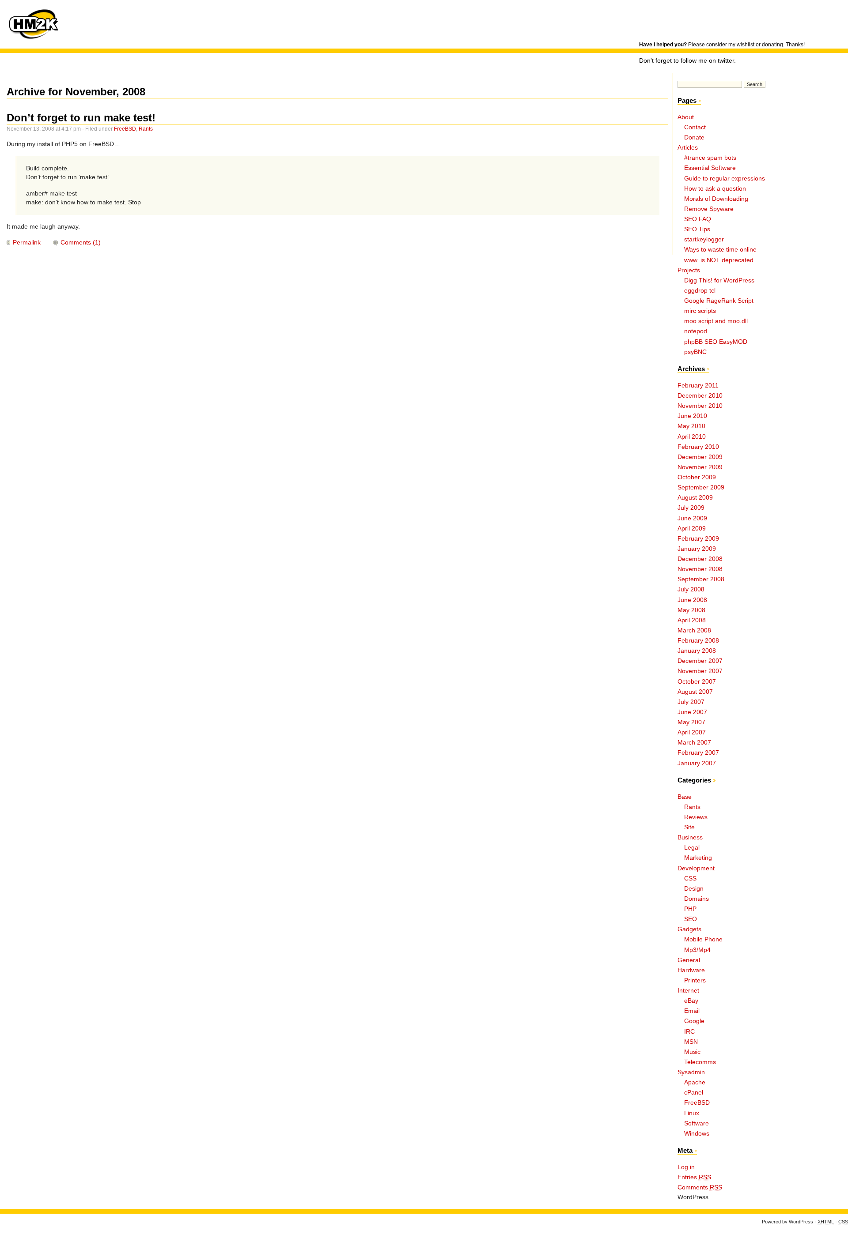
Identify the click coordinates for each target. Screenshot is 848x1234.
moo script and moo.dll (716, 321)
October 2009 (697, 477)
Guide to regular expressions (724, 178)
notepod (695, 331)
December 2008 (700, 559)
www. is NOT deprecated (718, 260)
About (686, 117)
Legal (692, 847)
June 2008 (692, 600)
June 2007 (692, 712)
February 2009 (698, 538)
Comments (700, 1187)
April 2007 (692, 732)
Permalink (27, 242)
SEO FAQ (697, 219)
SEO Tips (697, 229)
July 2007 (691, 702)
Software (696, 1123)
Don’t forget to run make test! (81, 118)
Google (694, 1021)
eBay (691, 1000)
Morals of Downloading (716, 199)
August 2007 (695, 691)
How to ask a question (715, 188)
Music (692, 1052)
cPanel (693, 1092)
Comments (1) (81, 242)
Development (696, 868)
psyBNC (695, 352)
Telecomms (700, 1062)
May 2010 (691, 426)
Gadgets (689, 929)
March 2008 (694, 630)
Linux (691, 1113)
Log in (686, 1167)
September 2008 (701, 579)
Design (694, 888)
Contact (695, 127)
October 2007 (697, 681)
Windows (696, 1133)
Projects (689, 270)
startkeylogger (704, 239)
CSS (690, 878)
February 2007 (698, 752)
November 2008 (700, 569)
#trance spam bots (710, 157)
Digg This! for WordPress (719, 280)
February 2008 (698, 640)
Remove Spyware (709, 209)
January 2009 (697, 549)
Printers (695, 980)
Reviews (696, 817)
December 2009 (700, 457)
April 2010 (692, 436)
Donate (694, 137)
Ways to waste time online (720, 249)
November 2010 (700, 406)
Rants (146, 129)
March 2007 (694, 742)
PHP (690, 909)
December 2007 (700, 661)
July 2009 (691, 507)
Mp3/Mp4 (697, 950)
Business (690, 837)
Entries (694, 1177)
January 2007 (697, 763)
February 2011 (698, 385)
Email (692, 1011)
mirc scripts (700, 311)
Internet (688, 990)
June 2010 (692, 416)
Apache (694, 1082)
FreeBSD (125, 129)
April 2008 (692, 620)
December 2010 (700, 395)
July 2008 (691, 589)
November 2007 (700, 671)
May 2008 (691, 610)
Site (689, 827)
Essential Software (710, 168)
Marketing (698, 857)
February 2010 (698, 447)
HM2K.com (33, 24)
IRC (689, 1031)
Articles (688, 147)
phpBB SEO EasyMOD (715, 342)
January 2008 (697, 650)
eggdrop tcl (700, 290)
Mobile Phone (703, 939)
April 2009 (692, 528)
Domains (696, 898)
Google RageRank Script (718, 300)
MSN (691, 1041)
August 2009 (695, 497)
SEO (690, 919)
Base (685, 797)
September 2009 (701, 487)
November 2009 (700, 467)
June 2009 (692, 518)
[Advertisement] (742, 20)
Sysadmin (691, 1072)
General (689, 960)
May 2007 (691, 722)
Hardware (691, 970)
